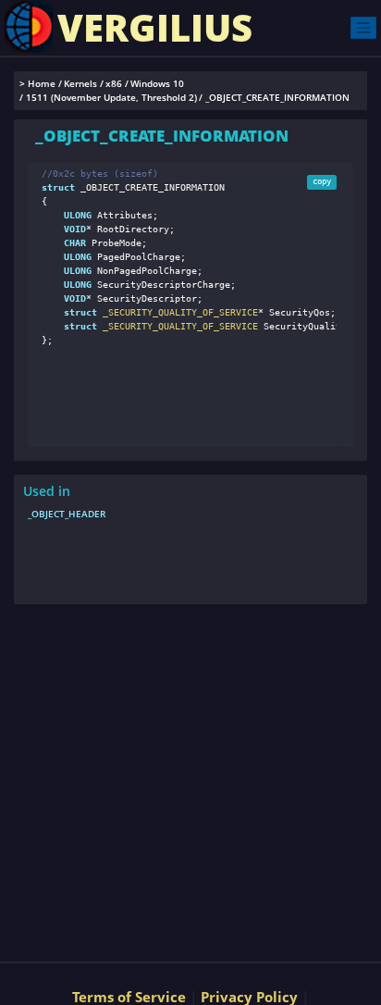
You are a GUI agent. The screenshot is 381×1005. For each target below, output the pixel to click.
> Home (37, 84)
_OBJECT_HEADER (66, 513)
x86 (113, 84)
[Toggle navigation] (363, 27)
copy (322, 181)
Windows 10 (157, 84)
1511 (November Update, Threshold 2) (111, 98)
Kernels (80, 84)
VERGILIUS (154, 27)
